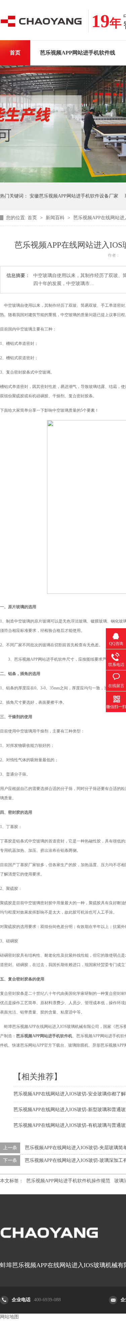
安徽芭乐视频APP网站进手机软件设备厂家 (74, 195)
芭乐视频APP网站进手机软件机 (44, 1036)
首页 (15, 52)
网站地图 (9, 1316)
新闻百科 (56, 217)
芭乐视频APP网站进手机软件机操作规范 (68, 1180)
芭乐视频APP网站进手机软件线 (77, 52)
